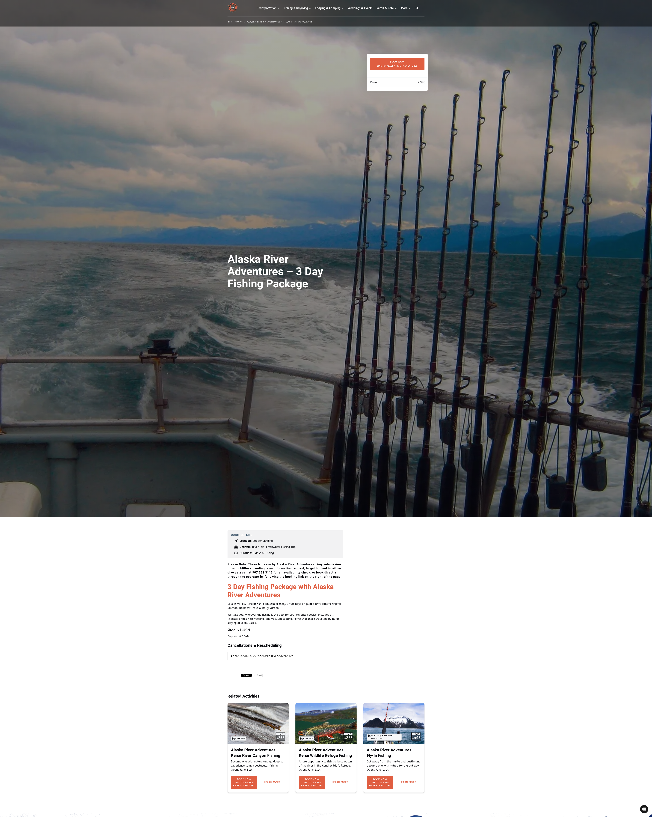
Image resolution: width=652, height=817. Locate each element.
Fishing (239, 21)
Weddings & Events (360, 8)
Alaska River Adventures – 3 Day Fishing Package (280, 21)
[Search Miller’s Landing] (417, 8)
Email (259, 675)
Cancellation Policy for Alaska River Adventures (262, 656)
